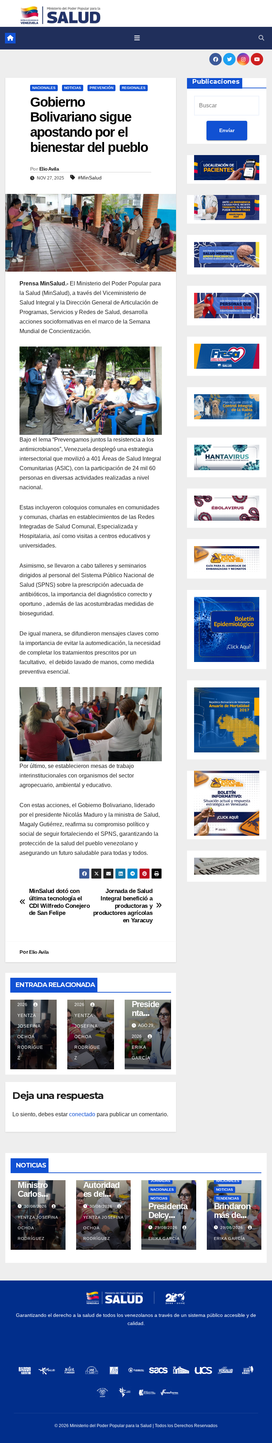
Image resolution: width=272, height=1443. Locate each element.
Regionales (134, 88)
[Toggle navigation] (137, 38)
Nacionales (44, 88)
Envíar (226, 130)
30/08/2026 (36, 1206)
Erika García (141, 1052)
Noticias (72, 88)
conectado (82, 1114)
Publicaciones (215, 81)
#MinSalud (90, 178)
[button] (261, 38)
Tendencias (227, 1198)
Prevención (101, 88)
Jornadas (160, 1181)
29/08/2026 (167, 1227)
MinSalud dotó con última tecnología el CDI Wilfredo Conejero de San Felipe (59, 901)
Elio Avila (49, 169)
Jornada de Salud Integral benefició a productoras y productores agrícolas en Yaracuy (123, 905)
